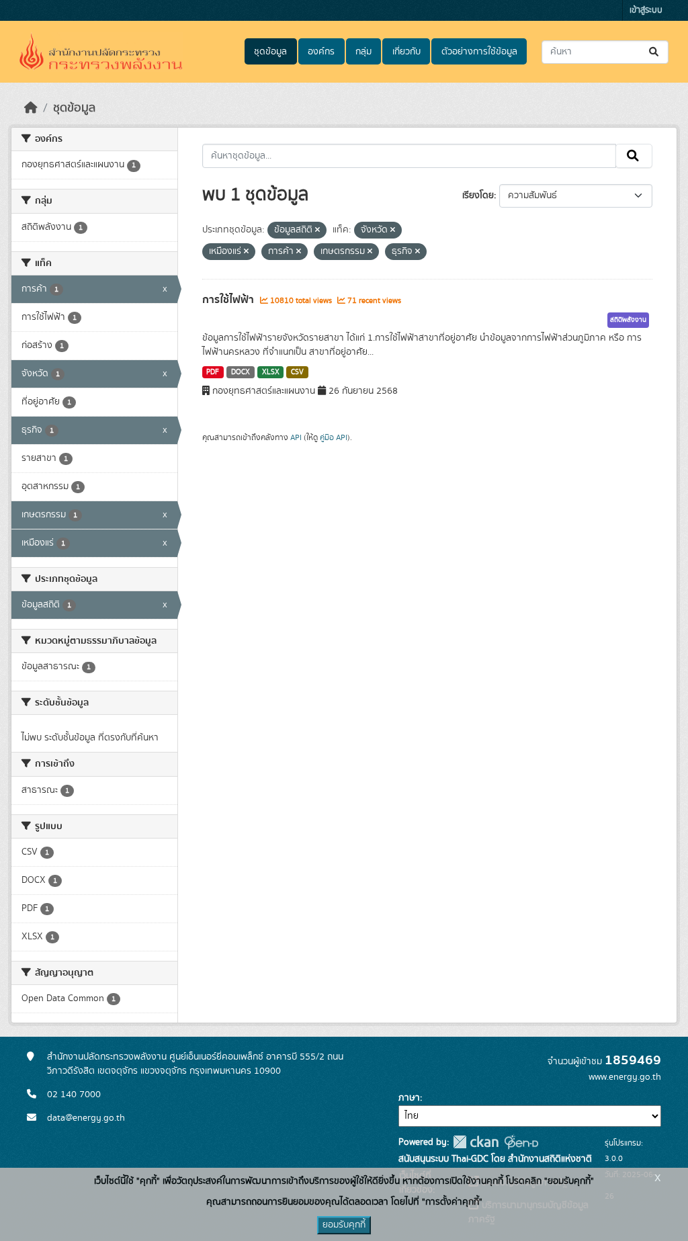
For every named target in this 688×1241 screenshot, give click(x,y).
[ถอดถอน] (317, 230)
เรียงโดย (478, 195)
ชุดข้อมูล (270, 51)
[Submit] (654, 52)
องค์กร (321, 51)
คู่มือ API (333, 437)
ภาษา (409, 1098)
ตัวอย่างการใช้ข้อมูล (479, 51)
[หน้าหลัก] (31, 108)
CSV (297, 372)
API (296, 437)
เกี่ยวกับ (406, 51)
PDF (212, 372)
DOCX (240, 372)
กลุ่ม (363, 51)
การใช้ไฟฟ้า (229, 299)
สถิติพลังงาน (628, 320)
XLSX (271, 372)
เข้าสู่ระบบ (646, 10)
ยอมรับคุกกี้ (344, 1225)
